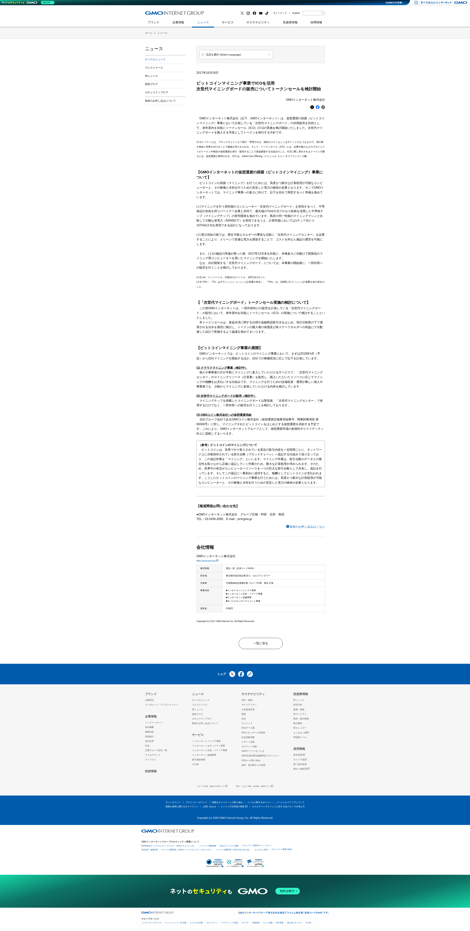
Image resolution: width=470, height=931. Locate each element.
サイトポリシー (173, 802)
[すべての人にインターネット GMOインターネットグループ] (444, 2)
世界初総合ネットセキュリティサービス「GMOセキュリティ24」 (168, 846)
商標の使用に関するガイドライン (181, 806)
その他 (195, 764)
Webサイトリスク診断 (229, 846)
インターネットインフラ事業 (206, 741)
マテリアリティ (249, 704)
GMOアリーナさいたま (252, 751)
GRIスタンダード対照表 (253, 732)
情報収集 (256, 923)
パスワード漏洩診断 (208, 846)
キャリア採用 (300, 759)
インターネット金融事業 (227, 14)
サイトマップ (280, 13)
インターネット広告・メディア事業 (209, 750)
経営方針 (297, 704)
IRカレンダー (300, 728)
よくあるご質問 (301, 732)
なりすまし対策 (261, 850)
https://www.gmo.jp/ (206, 561)
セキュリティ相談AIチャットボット (257, 845)
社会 (243, 718)
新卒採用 (297, 755)
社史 (199, 14)
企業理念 (149, 700)
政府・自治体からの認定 (253, 765)
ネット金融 (267, 923)
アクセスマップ (152, 755)
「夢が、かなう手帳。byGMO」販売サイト (252, 786)
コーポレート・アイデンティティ (161, 704)
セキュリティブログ (224, 14)
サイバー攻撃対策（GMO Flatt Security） (234, 850)
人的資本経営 (248, 709)
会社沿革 (149, 741)
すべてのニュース (155, 59)
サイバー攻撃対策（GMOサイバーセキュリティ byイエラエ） (187, 850)
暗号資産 (279, 923)
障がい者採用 (300, 769)
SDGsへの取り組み (251, 760)
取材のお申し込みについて (160, 100)
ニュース (203, 22)
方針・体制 (246, 700)
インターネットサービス (151, 923)
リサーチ (245, 923)
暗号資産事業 (198, 759)
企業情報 (178, 22)
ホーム (149, 32)
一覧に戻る (260, 643)
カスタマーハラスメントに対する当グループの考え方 (278, 806)
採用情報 (316, 22)
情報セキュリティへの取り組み (227, 802)
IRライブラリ (300, 714)
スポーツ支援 (248, 742)
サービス (228, 22)
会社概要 (149, 727)
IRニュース (151, 75)
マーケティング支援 (229, 923)
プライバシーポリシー (196, 802)
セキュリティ (211, 923)
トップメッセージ (154, 722)
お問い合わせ (209, 806)
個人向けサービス (294, 923)
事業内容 (149, 732)
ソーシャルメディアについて (290, 802)
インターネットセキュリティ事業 (171, 14)
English (296, 13)
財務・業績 (298, 709)
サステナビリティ (258, 22)
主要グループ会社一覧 (156, 750)
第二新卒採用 (158, 14)
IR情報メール (300, 737)
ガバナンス (246, 723)
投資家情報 (290, 22)
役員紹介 (149, 736)
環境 (243, 714)
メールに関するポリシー (259, 802)
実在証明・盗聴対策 (149, 850)
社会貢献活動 (248, 737)
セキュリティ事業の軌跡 (282, 849)
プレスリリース (154, 67)
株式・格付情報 (301, 718)
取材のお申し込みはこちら (307, 526)
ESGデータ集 (248, 728)
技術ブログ (156, 14)
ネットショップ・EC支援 (175, 923)
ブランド (154, 22)
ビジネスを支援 (196, 923)
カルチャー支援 (249, 746)
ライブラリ (150, 759)
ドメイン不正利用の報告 (232, 806)
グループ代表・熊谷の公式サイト (211, 786)
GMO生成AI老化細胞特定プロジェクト (260, 755)
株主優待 (297, 723)
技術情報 (151, 771)
